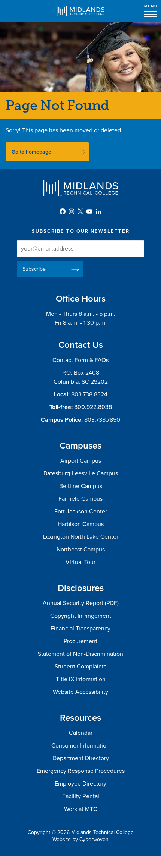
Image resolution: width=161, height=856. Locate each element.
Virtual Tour (80, 562)
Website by (80, 839)
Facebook (63, 211)
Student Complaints (80, 666)
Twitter (80, 211)
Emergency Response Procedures (81, 771)
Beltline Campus (80, 486)
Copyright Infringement (80, 616)
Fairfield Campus (80, 499)
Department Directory (80, 758)
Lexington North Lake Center (80, 537)
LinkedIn (98, 211)
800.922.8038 (93, 407)
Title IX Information (81, 679)
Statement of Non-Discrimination (80, 654)
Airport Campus (80, 461)
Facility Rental (80, 796)
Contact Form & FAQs (80, 360)
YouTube (89, 211)
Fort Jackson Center (80, 511)
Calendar (80, 733)
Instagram (72, 211)
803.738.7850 (102, 420)
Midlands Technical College (80, 11)
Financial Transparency (80, 628)
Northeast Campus (81, 549)
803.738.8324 (89, 394)
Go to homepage (31, 152)
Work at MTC (80, 809)
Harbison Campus (81, 524)
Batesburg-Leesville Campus (80, 473)
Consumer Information (80, 745)
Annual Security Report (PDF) (81, 603)
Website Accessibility (80, 692)
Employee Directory (80, 783)
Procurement (80, 641)
